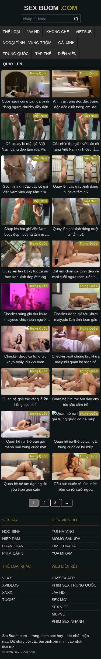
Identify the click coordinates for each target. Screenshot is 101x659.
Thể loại (11, 32)
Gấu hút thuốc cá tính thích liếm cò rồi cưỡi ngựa (75, 486)
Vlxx (7, 578)
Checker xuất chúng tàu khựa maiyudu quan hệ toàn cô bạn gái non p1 (76, 359)
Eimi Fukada (64, 546)
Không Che (57, 32)
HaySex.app (63, 578)
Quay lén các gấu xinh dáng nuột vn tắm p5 (75, 189)
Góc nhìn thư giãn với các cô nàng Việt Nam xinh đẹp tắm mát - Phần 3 (76, 146)
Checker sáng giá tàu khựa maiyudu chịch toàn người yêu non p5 (25, 317)
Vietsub (84, 32)
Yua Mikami (63, 553)
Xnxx (7, 592)
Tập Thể (43, 54)
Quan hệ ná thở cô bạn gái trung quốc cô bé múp (75, 444)
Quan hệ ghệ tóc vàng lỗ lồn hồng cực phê (25, 402)
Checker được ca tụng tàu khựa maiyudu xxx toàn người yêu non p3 (25, 359)
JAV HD (33, 32)
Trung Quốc (16, 54)
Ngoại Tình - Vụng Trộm (27, 43)
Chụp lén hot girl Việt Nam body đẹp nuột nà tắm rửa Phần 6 (25, 232)
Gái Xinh (66, 43)
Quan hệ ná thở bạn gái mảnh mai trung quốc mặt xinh (25, 444)
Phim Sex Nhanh (68, 621)
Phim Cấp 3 (12, 553)
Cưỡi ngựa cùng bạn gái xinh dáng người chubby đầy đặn (25, 104)
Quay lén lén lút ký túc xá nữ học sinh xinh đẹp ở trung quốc (25, 274)
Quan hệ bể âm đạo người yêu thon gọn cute (25, 486)
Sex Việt (60, 607)
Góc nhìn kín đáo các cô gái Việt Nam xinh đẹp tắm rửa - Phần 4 (25, 189)
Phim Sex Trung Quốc (74, 585)
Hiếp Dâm (11, 539)
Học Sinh (11, 531)
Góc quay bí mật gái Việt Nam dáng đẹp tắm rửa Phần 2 (25, 146)
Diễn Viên (67, 54)
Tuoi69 (9, 600)
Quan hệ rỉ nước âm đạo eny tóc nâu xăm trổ (75, 402)
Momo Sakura (66, 539)
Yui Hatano (63, 531)
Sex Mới (60, 600)
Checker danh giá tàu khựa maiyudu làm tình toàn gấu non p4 (75, 317)
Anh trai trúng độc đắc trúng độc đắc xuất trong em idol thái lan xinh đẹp (75, 104)
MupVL (58, 614)
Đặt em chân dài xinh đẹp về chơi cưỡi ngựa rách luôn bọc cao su (75, 274)
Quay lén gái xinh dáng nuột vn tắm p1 (75, 231)
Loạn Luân (12, 546)
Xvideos (10, 585)
